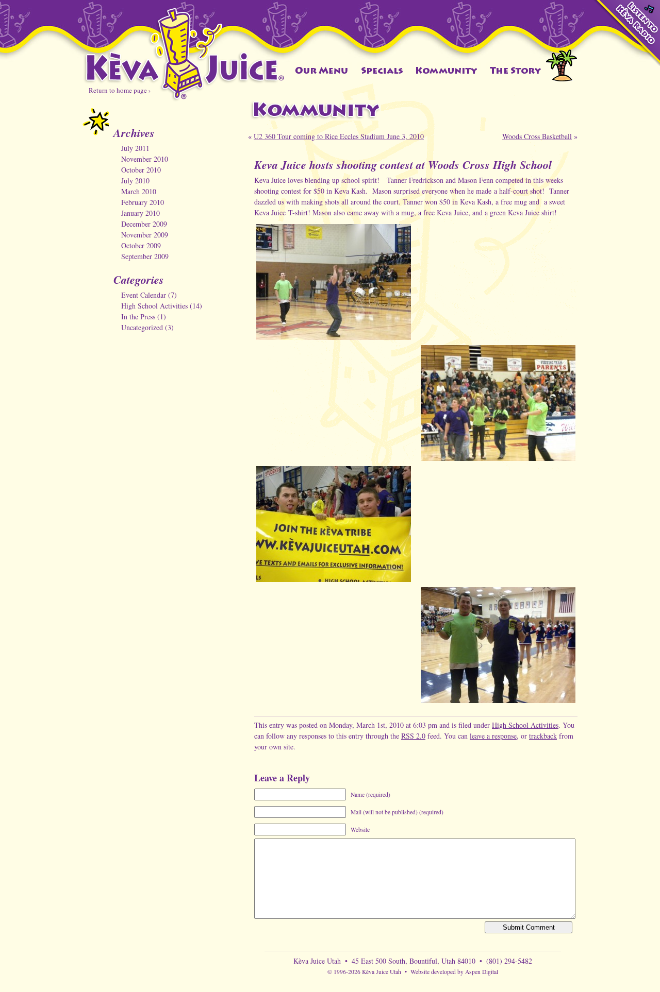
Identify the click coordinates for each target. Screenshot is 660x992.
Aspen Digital (481, 972)
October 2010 (141, 170)
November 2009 (144, 235)
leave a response (493, 736)
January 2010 (140, 213)
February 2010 (142, 202)
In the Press (138, 316)
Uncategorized (142, 327)
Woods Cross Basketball (537, 136)
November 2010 (144, 159)
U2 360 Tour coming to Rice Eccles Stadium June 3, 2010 (339, 136)
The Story (516, 70)
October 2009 (141, 245)
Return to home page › (120, 90)
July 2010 (135, 180)
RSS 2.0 (413, 736)
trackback (543, 736)
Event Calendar (143, 295)
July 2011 (135, 148)
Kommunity (446, 70)
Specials (382, 70)
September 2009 (145, 256)
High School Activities (154, 306)
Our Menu (321, 70)
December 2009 (144, 224)
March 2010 (138, 191)
